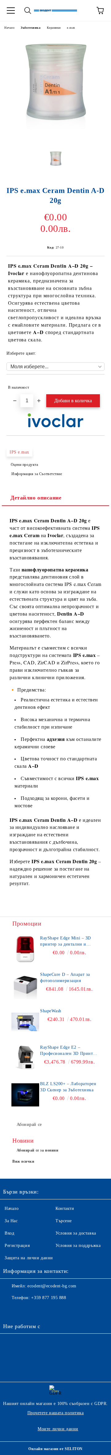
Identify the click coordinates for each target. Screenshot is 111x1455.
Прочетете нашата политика (55, 1413)
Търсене (64, 1221)
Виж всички (23, 1161)
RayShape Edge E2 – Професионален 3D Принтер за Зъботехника (68, 1051)
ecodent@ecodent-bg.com (51, 1286)
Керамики (54, 27)
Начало (9, 27)
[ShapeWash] (25, 1022)
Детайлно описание (36, 498)
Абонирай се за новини (38, 1150)
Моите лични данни (58, 1429)
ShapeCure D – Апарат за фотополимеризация (65, 977)
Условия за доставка (76, 1233)
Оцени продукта (24, 464)
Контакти (65, 1208)
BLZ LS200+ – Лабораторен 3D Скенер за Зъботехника (68, 1086)
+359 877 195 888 (48, 1297)
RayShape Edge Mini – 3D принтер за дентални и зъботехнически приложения (69, 941)
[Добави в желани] (95, 384)
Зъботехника (30, 27)
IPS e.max (19, 452)
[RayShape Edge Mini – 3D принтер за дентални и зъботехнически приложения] (25, 949)
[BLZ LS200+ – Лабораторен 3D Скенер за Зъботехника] (25, 1095)
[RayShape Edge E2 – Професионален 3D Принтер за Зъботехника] (25, 1058)
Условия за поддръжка (78, 1245)
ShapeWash (50, 1011)
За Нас (11, 1221)
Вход (9, 1233)
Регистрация (17, 1245)
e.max (71, 27)
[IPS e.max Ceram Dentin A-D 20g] (55, 140)
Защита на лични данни (29, 1258)
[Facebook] (11, 1310)
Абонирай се (29, 1124)
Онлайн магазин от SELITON (55, 1449)
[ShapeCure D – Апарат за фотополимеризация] (25, 985)
